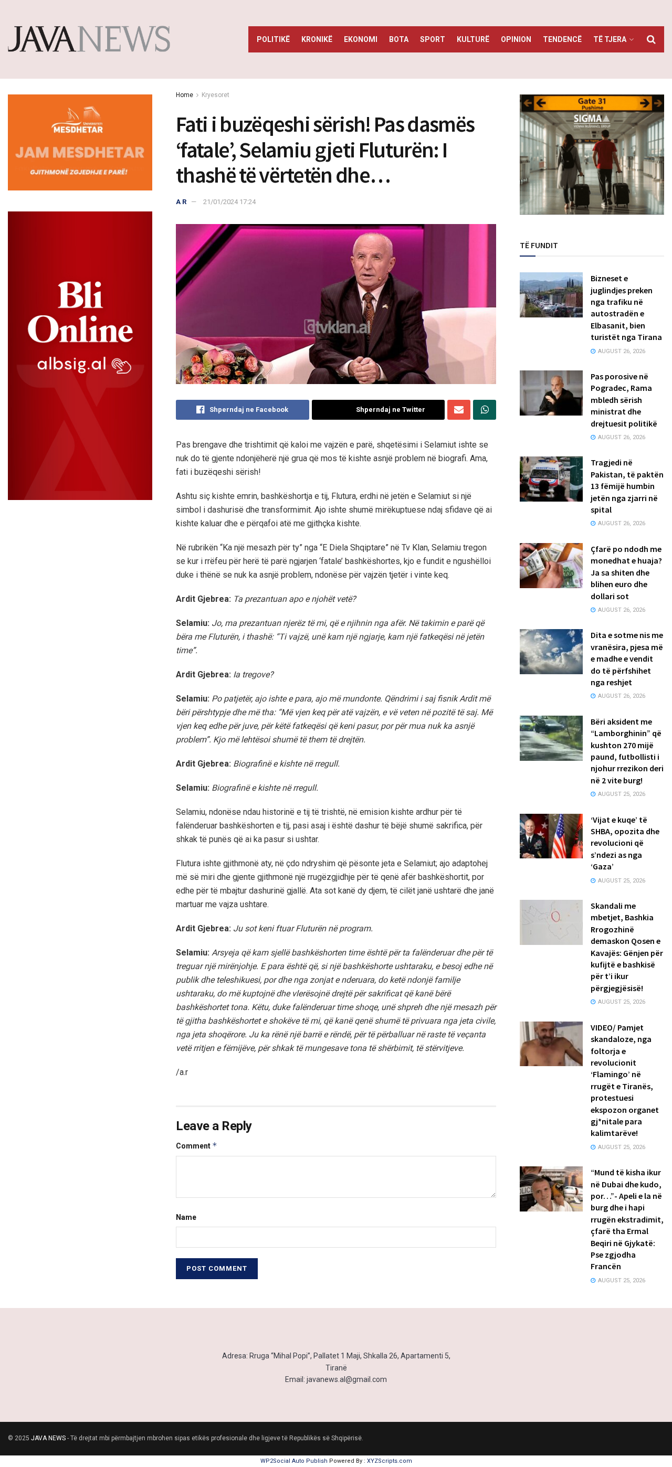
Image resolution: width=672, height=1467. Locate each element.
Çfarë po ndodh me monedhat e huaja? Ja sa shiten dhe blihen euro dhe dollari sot (626, 572)
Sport (432, 39)
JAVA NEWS (48, 1438)
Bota (398, 39)
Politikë (273, 39)
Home (184, 95)
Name (186, 1217)
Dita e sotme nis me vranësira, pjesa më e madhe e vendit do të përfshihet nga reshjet (627, 658)
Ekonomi (360, 39)
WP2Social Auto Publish (294, 1461)
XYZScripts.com (389, 1461)
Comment (196, 1146)
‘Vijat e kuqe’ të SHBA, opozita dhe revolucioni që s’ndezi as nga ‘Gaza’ (625, 843)
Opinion (516, 39)
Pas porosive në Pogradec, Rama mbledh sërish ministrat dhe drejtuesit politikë (624, 400)
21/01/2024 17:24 (229, 202)
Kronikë (316, 39)
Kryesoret (215, 95)
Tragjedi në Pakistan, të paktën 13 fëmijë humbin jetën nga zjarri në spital (627, 486)
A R (181, 202)
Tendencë (562, 39)
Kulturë (473, 39)
